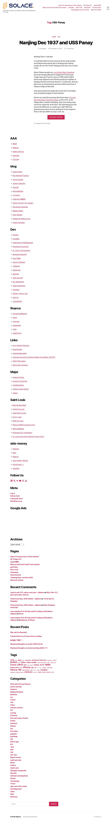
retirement (87, 7)
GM (28, 665)
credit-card (53, 662)
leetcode (16, 274)
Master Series (15, 757)
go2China (71, 7)
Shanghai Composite (18, 771)
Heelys (36, 665)
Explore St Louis (18, 409)
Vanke (40, 672)
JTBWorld (16, 266)
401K (12, 660)
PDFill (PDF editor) (19, 361)
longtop (44, 667)
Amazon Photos (18, 377)
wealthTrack (17, 333)
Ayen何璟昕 (97, 5)
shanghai (43, 670)
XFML (52, 672)
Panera (34, 670)
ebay (14, 453)
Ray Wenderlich (18, 282)
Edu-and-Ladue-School (19, 718)
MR (19, 670)
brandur (16, 235)
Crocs (13, 664)
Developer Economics (21, 247)
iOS (11, 739)
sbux (38, 670)
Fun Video (14, 731)
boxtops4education (20, 353)
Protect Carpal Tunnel (20, 389)
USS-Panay (47, 123)
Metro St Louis (18, 421)
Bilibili (15, 144)
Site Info (13, 773)
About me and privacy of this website (69, 5)
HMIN (47, 665)
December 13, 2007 (56, 48)
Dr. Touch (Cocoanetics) (21, 250)
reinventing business (20, 207)
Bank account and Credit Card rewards (54, 7)
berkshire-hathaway (39, 660)
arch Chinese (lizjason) (21, 345)
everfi (15, 317)
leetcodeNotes (18, 191)
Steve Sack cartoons (20, 365)
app (16, 660)
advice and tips (16, 687)
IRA (35, 667)
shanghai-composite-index (16, 672)
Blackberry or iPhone (27, 620)
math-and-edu (15, 760)
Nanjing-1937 (39, 123)
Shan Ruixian (17, 215)
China (54, 36)
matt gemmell (18, 278)
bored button (17, 349)
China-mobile (31, 662)
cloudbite (16, 239)
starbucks (28, 672)
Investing (13, 736)
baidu (23, 660)
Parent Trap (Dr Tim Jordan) (23, 203)
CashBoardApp (18, 385)
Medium (16, 148)
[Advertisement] (34, 523)
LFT (40, 667)
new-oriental (26, 670)
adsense (16, 449)
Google (31, 665)
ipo (32, 667)
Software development (19, 776)
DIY (11, 710)
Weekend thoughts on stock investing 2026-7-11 (28, 648)
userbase (16, 290)
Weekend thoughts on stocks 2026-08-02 (26, 644)
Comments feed (16, 499)
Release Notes (18, 211)
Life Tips (13, 755)
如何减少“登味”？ (16, 640)
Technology (14, 781)
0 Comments (70, 48)
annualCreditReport (20, 314)
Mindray (13, 670)
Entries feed (15, 496)
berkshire (28, 660)
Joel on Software (19, 262)
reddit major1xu (18, 152)
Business (13, 694)
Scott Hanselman (19, 286)
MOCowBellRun (18, 429)
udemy (15, 393)
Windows (14, 797)
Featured (13, 723)
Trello (15, 329)
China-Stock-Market (41, 662)
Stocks (13, 778)
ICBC (21, 667)
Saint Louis (14, 768)
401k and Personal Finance (20, 684)
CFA (19, 662)
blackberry (50, 660)
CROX (20, 664)
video (12, 792)
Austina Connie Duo (20, 381)
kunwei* (16, 187)
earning (13, 713)
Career (13, 700)
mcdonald (49, 667)
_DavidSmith (17, 301)
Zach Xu (16, 297)
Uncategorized (16, 789)
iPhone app (14, 742)
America (13, 689)
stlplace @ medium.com (21, 219)
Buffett (13, 662)
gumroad (16, 321)
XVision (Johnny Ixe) (20, 293)
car (11, 697)
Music (12, 763)
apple (20, 660)
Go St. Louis (17, 417)
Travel (12, 784)
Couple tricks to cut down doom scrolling (26, 636)
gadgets (13, 734)
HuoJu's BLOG (18, 179)
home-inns (14, 667)
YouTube (16, 159)
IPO (11, 744)
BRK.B (54, 660)
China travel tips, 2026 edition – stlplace (25, 599)
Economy (13, 715)
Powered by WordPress (30, 817)
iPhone (27, 667)
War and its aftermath (18, 632)
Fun (11, 729)
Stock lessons (96, 7)
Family (12, 721)
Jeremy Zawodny (19, 183)
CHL (48, 662)
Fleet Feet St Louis (19, 413)
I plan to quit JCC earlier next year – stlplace (27, 592)
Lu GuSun (16, 195)
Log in (12, 493)
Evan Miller (17, 258)
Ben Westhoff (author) (21, 176)
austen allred (17, 172)
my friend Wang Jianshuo (64, 72)
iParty (21, 614)
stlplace (44, 48)
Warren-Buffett (46, 672)
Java (12, 747)
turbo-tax (35, 672)
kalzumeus (17, 270)
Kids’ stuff (79, 7)
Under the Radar (19, 222)
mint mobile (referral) (20, 460)
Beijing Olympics (16, 692)
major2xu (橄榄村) (19, 199)
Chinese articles (16, 708)
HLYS (42, 665)
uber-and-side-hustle (18, 786)
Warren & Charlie (96, 10)
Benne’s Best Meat (19, 405)
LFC (38, 667)
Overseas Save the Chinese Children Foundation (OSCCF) (34, 357)
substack (16, 155)
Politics (13, 765)
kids (12, 750)
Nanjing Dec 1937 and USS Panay (56, 42)
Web (12, 794)
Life (59, 36)
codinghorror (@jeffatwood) (23, 243)
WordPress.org (16, 501)
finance (13, 726)
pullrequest (17, 325)
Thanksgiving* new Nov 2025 (80, 10)
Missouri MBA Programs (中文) (24, 425)
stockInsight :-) (18, 464)
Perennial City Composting (22, 433)
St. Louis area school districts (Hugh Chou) (28, 436)
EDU (25, 665)
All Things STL (87, 5)
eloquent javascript (20, 254)
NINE (31, 670)
